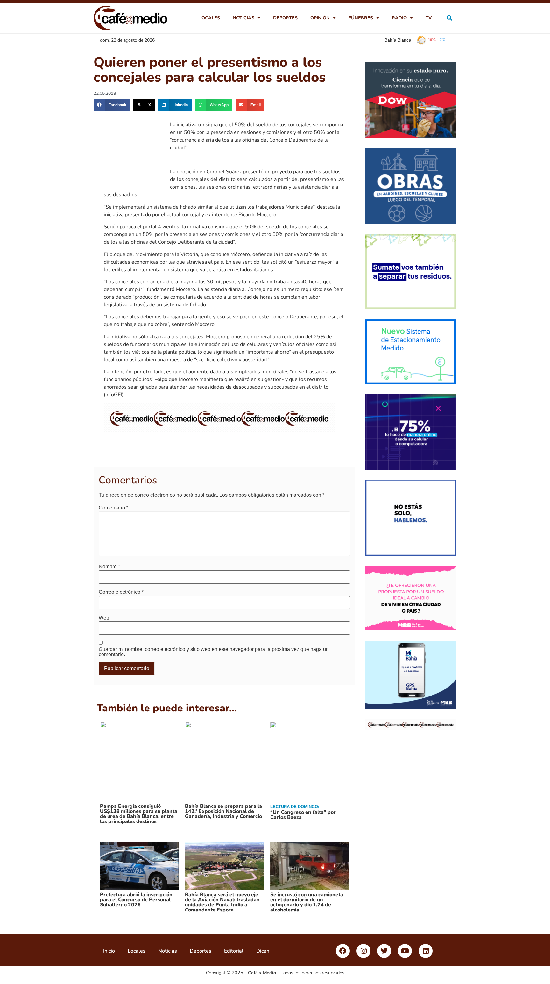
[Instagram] (363, 951)
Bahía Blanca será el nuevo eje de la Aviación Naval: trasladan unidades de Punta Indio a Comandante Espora (222, 902)
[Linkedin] (426, 951)
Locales (209, 18)
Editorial (233, 950)
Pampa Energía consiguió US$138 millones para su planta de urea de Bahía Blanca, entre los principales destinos (138, 814)
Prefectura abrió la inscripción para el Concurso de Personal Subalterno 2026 (136, 899)
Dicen (262, 950)
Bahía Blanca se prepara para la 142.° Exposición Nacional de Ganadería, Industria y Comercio (223, 811)
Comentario (113, 507)
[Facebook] (343, 951)
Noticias (243, 18)
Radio (399, 18)
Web (104, 617)
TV (429, 18)
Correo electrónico (121, 592)
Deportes (285, 18)
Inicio (109, 950)
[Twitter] (384, 951)
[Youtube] (405, 951)
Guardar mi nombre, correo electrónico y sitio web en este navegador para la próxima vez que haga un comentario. (214, 652)
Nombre (109, 566)
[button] (449, 18)
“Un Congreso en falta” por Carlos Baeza (303, 815)
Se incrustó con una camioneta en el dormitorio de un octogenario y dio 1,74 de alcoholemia (306, 902)
